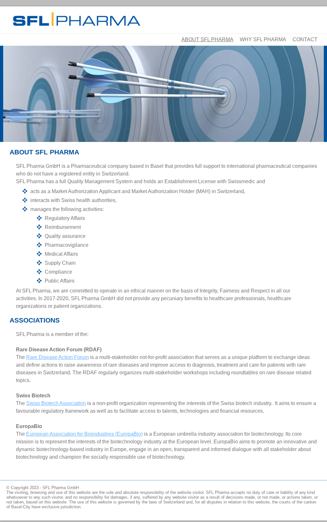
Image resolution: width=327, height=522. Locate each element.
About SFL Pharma (207, 39)
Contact (305, 39)
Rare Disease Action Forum (57, 357)
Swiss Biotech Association (56, 403)
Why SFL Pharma (263, 39)
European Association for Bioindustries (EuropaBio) (84, 434)
